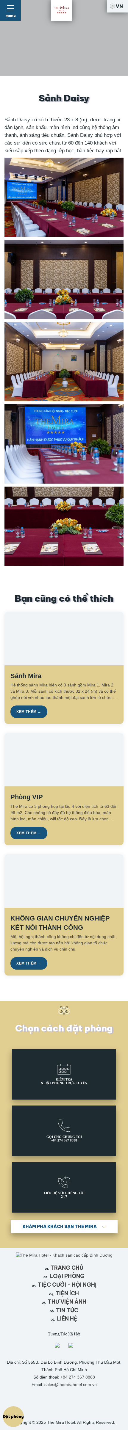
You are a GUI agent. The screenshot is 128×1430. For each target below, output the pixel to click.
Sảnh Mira (25, 676)
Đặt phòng (13, 1416)
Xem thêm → (28, 712)
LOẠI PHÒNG (64, 1276)
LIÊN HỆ (64, 1318)
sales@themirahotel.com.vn (70, 1384)
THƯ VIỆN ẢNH (64, 1301)
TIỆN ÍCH (64, 1293)
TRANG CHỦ (64, 1267)
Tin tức (64, 1310)
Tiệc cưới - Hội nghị (64, 1284)
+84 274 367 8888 (77, 1377)
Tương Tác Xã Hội (64, 1334)
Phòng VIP (26, 797)
